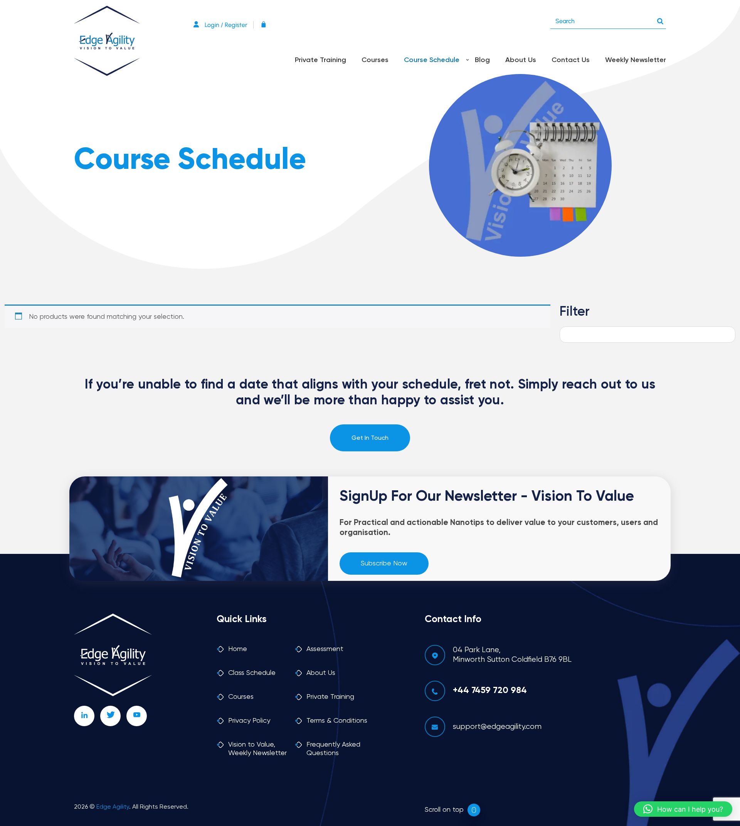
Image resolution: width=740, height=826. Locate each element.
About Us (520, 60)
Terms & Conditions (336, 720)
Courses (375, 60)
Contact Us (571, 60)
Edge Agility (112, 807)
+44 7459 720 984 (490, 690)
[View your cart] (265, 25)
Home (237, 649)
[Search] (660, 19)
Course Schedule (431, 60)
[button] (683, 809)
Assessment (324, 649)
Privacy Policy (249, 720)
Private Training (320, 60)
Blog (482, 60)
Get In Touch (370, 438)
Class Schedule (252, 673)
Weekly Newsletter (635, 60)
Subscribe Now (384, 563)
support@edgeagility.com (497, 727)
